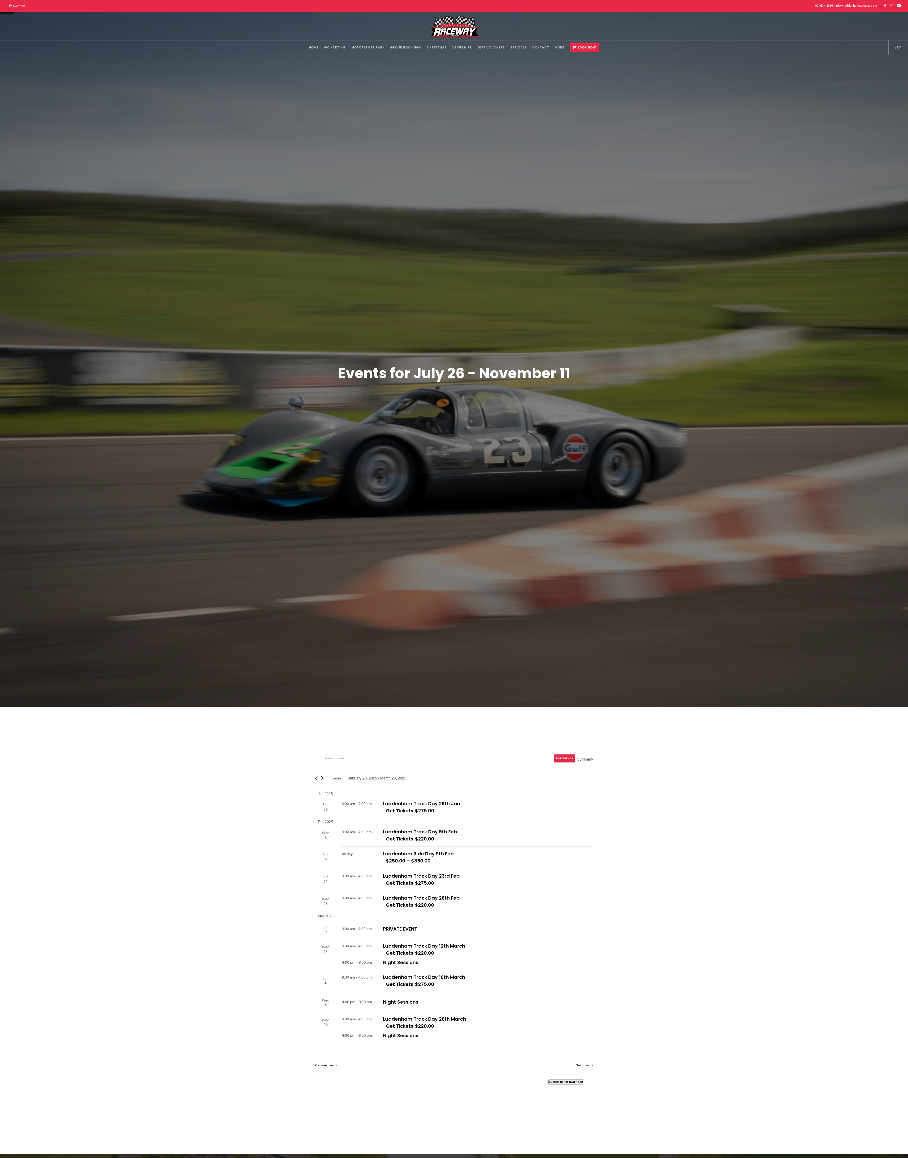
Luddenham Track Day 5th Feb (420, 831)
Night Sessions (400, 962)
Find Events (564, 758)
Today (336, 778)
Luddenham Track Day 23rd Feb (421, 876)
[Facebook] (885, 6)
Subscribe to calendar (566, 1082)
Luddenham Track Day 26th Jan (421, 803)
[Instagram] (891, 6)
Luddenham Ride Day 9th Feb (418, 853)
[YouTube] (899, 6)
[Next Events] (322, 778)
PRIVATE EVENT (400, 929)
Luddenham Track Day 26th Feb (421, 898)
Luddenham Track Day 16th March (424, 977)
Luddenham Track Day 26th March (424, 1019)
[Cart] (894, 47)
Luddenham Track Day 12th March (424, 946)
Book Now (19, 6)
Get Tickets (399, 810)
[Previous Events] (316, 778)
